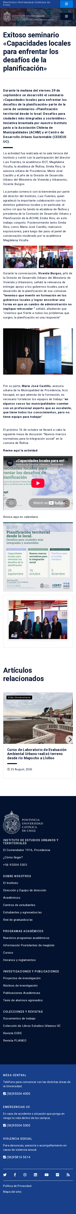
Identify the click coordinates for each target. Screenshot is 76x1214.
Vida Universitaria (19, 697)
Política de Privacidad (17, 1185)
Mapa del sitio (12, 1191)
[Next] (69, 739)
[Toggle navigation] (66, 4)
